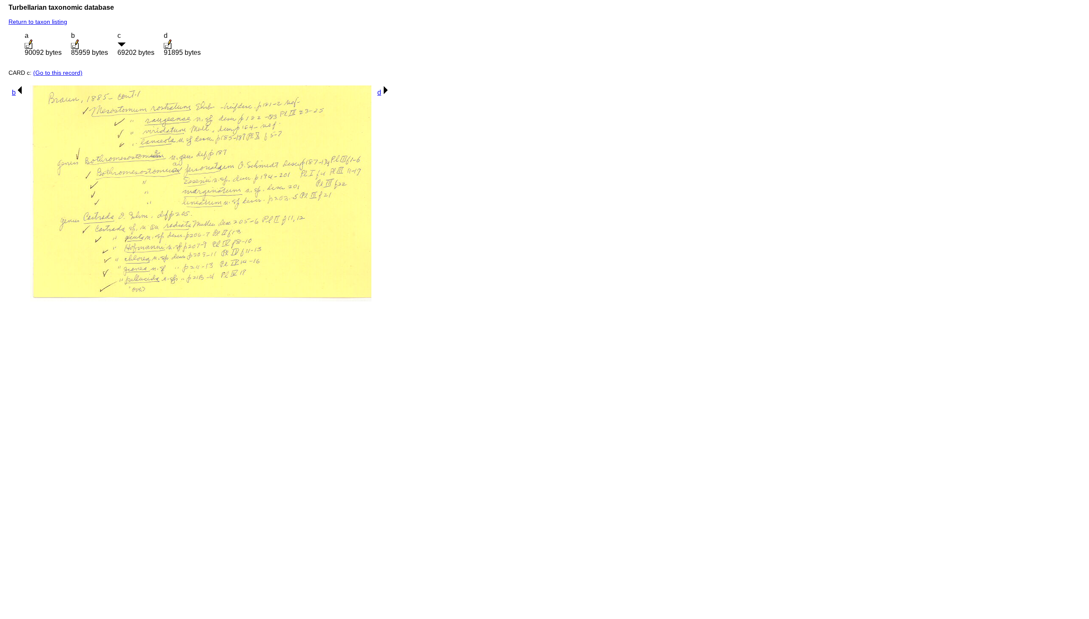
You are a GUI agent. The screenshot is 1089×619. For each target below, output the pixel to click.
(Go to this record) (58, 72)
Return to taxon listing (38, 21)
